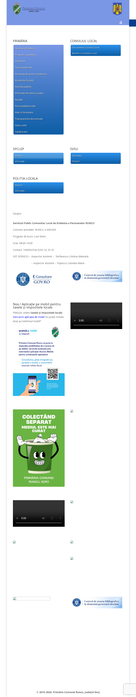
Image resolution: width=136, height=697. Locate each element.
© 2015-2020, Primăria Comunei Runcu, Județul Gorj (68, 692)
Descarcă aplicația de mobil (28, 317)
